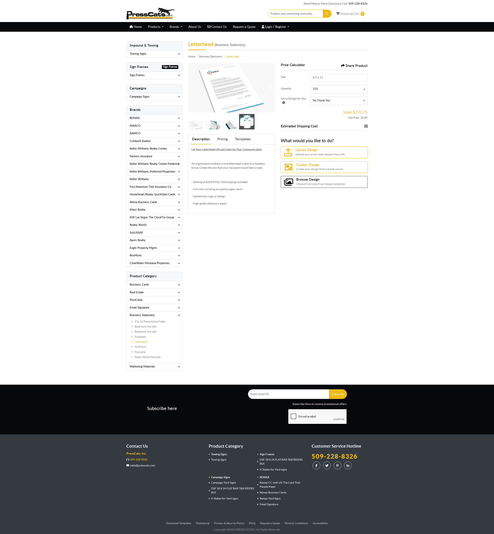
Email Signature (139, 307)
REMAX (135, 118)
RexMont (135, 255)
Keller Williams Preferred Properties (152, 171)
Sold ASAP (136, 232)
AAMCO (135, 133)
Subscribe (338, 394)
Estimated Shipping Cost (299, 126)
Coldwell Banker (140, 141)
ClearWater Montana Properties (150, 263)
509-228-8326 (358, 3)
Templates (243, 139)
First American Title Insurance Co (150, 186)
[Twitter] (327, 465)
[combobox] (339, 89)
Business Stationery (142, 315)
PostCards (136, 299)
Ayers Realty (137, 240)
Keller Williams (139, 179)
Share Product (356, 66)
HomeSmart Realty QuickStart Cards (152, 194)
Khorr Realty (137, 209)
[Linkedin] (348, 465)
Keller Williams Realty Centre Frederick (154, 163)
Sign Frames (137, 75)
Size (283, 76)
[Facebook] (317, 465)
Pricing (222, 139)
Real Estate (137, 292)
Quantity (286, 88)
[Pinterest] (338, 465)
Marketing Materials (142, 366)
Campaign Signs (140, 96)
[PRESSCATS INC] (150, 13)
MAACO (135, 125)
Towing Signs (138, 53)
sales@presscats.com (142, 465)
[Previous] (192, 88)
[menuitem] (135, 27)
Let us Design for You (293, 98)
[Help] (283, 102)
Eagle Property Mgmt (143, 248)
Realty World (138, 225)
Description (201, 139)
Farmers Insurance (141, 156)
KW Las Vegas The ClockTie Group (152, 217)
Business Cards (139, 284)
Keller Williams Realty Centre (148, 148)
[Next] (271, 88)
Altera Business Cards (143, 202)
